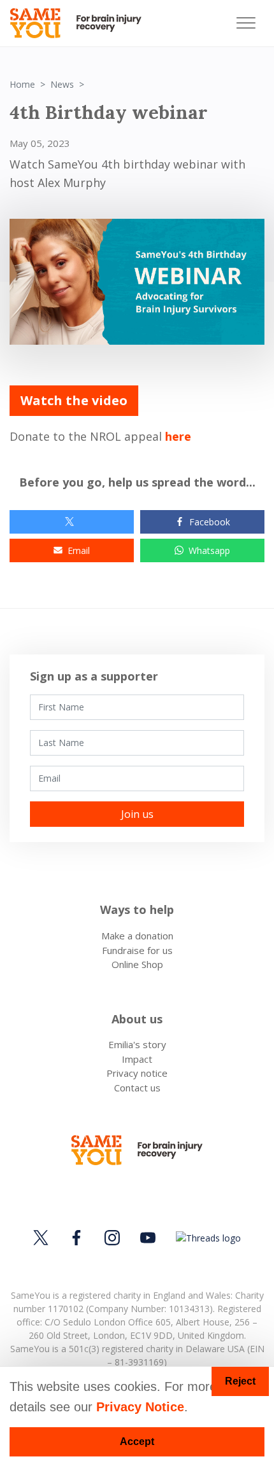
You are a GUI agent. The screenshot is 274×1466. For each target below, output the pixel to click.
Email (79, 550)
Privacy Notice (140, 1407)
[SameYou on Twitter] (42, 1237)
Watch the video (73, 400)
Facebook (209, 522)
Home (22, 84)
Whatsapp (209, 550)
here (178, 436)
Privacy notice (137, 1073)
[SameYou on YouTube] (147, 1237)
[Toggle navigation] (246, 23)
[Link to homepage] (81, 23)
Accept (137, 1441)
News (62, 84)
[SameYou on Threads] (206, 1237)
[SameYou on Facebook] (76, 1237)
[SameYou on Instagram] (112, 1237)
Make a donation (137, 935)
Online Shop (137, 964)
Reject (240, 1381)
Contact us (137, 1087)
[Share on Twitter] (72, 522)
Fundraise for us (137, 950)
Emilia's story (137, 1044)
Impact (137, 1059)
